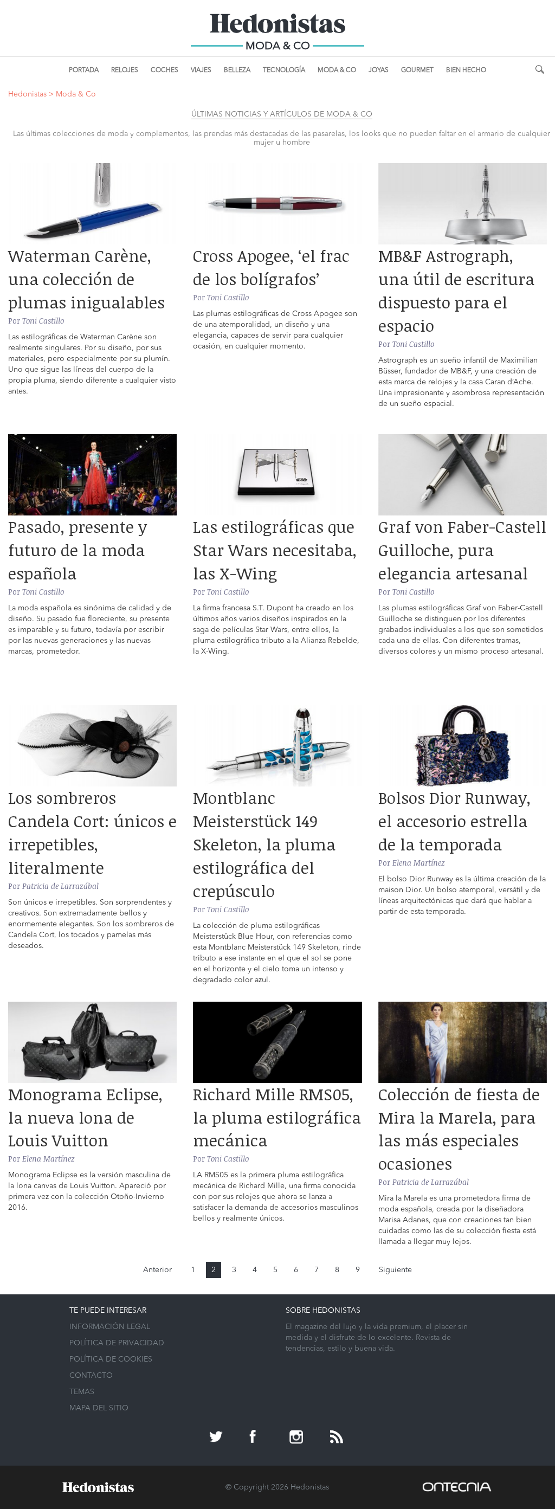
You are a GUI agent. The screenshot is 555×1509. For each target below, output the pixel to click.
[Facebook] (257, 1438)
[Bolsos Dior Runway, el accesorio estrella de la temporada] (462, 745)
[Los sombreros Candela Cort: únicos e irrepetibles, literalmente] (92, 745)
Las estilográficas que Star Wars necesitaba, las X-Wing (275, 549)
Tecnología (284, 70)
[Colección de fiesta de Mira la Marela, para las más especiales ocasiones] (462, 1042)
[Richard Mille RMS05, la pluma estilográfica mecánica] (277, 1042)
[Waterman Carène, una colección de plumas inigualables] (92, 203)
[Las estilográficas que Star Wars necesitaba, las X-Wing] (277, 474)
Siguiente (395, 1270)
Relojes (124, 70)
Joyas (379, 70)
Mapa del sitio (98, 1408)
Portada (84, 70)
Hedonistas (277, 27)
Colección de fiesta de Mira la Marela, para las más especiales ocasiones (459, 1129)
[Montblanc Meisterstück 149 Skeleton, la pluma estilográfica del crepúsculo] (277, 745)
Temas (81, 1392)
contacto (91, 1375)
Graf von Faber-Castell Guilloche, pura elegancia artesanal (462, 549)
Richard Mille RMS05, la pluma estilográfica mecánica (277, 1117)
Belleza (237, 70)
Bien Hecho (466, 70)
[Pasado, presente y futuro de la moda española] (92, 474)
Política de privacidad (116, 1343)
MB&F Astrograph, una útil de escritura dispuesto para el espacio (456, 290)
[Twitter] (217, 1438)
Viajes (201, 70)
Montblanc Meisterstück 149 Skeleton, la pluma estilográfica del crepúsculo (264, 843)
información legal (109, 1327)
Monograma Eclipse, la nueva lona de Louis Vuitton (85, 1117)
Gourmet (417, 70)
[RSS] (338, 1438)
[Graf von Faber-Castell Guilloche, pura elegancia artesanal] (462, 474)
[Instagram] (297, 1438)
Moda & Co (337, 70)
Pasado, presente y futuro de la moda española (77, 549)
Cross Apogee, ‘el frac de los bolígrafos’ (271, 267)
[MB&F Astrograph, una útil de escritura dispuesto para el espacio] (462, 203)
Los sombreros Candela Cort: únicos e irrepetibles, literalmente (92, 832)
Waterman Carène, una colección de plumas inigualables (86, 278)
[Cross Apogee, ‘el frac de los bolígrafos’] (277, 203)
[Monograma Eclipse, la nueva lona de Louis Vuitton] (92, 1042)
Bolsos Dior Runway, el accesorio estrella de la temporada (454, 820)
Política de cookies (110, 1359)
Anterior (157, 1270)
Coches (164, 70)
